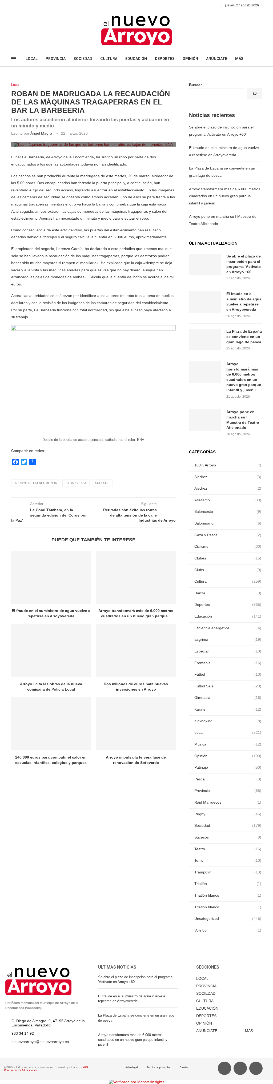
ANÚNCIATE (216, 59)
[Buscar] (254, 93)
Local (15, 85)
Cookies (184, 1067)
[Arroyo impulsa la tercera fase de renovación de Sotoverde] (135, 723)
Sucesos (102, 483)
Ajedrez (227, 477)
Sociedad (227, 825)
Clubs (227, 570)
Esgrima (227, 639)
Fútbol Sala (227, 686)
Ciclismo (227, 546)
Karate (227, 709)
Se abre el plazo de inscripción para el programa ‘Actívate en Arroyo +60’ (243, 264)
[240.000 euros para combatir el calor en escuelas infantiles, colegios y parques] (51, 723)
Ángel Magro (41, 133)
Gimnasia (227, 697)
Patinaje (227, 767)
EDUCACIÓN (136, 59)
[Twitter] (19, 5)
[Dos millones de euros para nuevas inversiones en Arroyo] (135, 650)
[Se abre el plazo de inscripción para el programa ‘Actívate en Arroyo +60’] (205, 264)
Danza (227, 593)
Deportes (227, 604)
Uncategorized (227, 918)
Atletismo (227, 500)
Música (227, 744)
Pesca (227, 779)
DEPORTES (165, 59)
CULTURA (108, 59)
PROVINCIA (56, 59)
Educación (227, 616)
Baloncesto (227, 511)
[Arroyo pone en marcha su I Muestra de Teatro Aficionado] (205, 420)
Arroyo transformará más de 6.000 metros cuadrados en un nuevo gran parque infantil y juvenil (224, 196)
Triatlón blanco (227, 895)
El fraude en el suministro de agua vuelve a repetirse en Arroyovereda (244, 302)
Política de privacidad (159, 1067)
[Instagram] (25, 5)
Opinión (227, 756)
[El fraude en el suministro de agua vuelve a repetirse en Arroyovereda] (51, 577)
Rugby (227, 814)
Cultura (227, 581)
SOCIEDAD (83, 59)
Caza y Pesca (227, 535)
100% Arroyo (227, 465)
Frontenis (227, 663)
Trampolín (227, 872)
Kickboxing (227, 721)
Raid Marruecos (227, 802)
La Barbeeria (76, 483)
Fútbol (227, 674)
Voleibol (227, 930)
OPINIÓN (190, 59)
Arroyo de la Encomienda (36, 483)
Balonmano (227, 523)
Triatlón (227, 883)
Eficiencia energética (227, 628)
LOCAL (32, 59)
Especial (227, 651)
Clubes (227, 558)
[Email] (31, 5)
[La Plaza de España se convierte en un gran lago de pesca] (205, 339)
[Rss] (37, 5)
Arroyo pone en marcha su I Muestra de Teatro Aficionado (242, 420)
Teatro (227, 849)
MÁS (239, 59)
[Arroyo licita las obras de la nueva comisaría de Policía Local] (51, 650)
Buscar (195, 85)
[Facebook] (13, 5)
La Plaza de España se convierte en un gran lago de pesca (244, 336)
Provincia (227, 790)
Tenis (227, 860)
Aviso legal (131, 1067)
